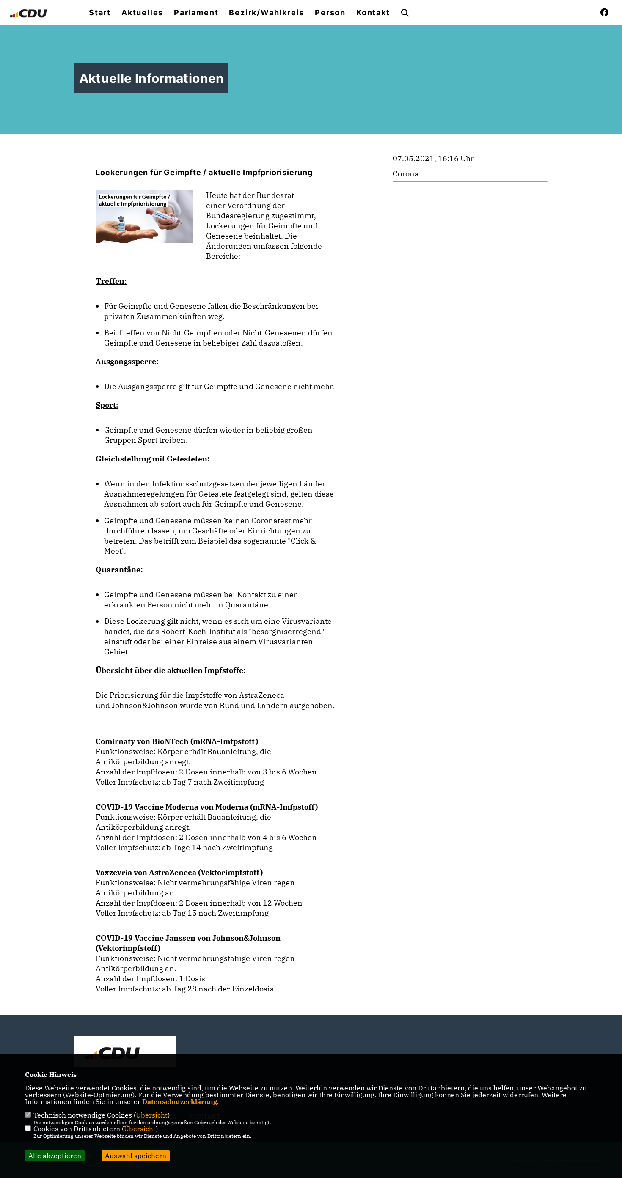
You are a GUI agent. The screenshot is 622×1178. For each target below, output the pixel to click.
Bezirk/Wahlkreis (266, 12)
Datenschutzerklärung (179, 1101)
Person (330, 12)
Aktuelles (142, 12)
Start (100, 12)
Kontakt (373, 12)
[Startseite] (125, 1053)
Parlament (196, 12)
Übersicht (152, 1115)
